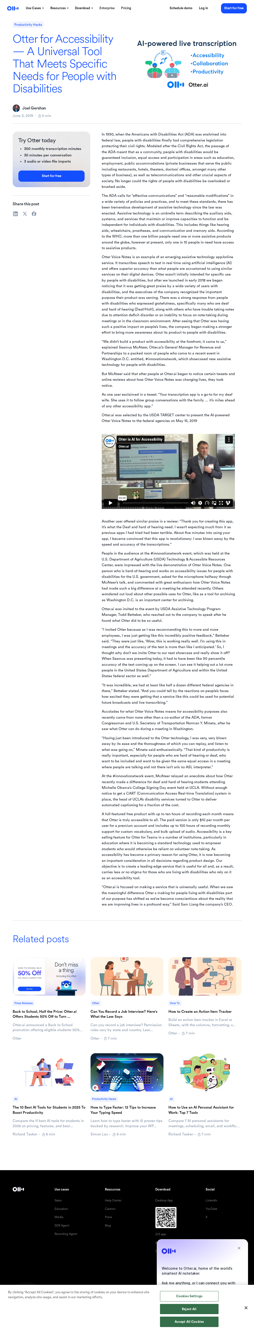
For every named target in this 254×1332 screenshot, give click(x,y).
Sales (58, 1200)
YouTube (211, 1209)
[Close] (246, 1307)
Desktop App (164, 1200)
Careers (110, 1209)
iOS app (160, 1234)
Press (108, 1217)
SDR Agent (62, 1226)
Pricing (126, 8)
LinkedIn (211, 1200)
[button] (34, 8)
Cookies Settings (189, 1296)
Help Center (113, 1200)
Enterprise (107, 8)
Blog (108, 1226)
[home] (13, 8)
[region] (127, 1308)
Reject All (189, 1309)
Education (61, 1209)
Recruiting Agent (66, 1234)
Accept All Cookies (189, 1321)
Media (59, 1217)
